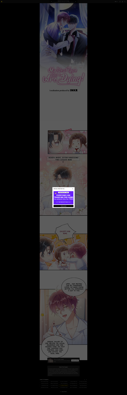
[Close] (72, 189)
